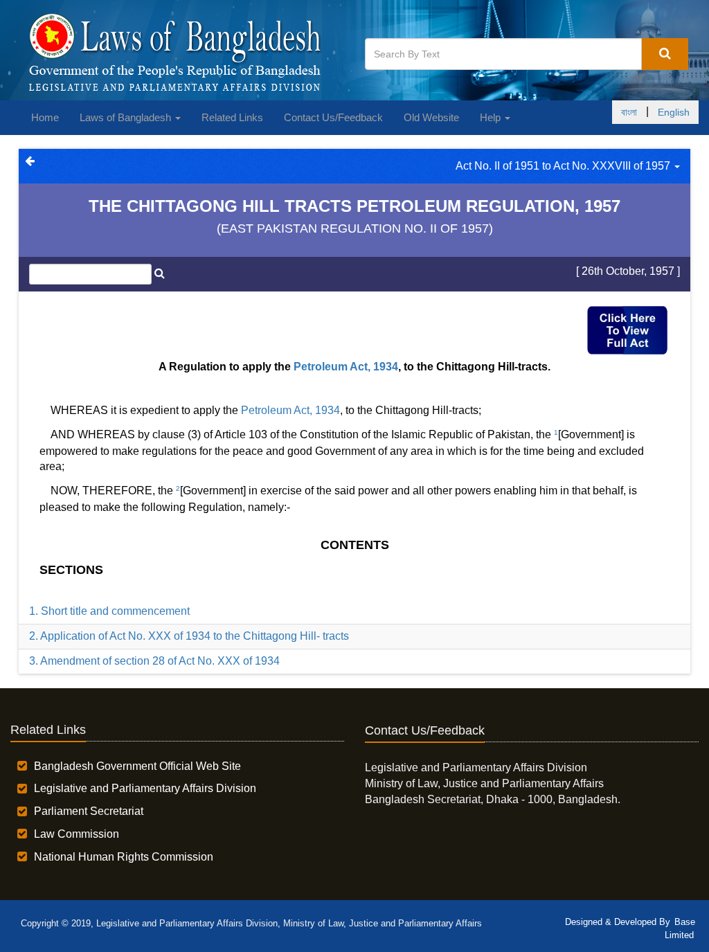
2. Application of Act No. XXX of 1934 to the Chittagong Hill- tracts (189, 636)
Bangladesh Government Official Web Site (137, 766)
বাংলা (629, 112)
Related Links (232, 117)
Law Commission (76, 834)
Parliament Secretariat (88, 811)
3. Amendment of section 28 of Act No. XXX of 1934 (154, 661)
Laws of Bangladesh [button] (127, 117)
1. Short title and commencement (109, 611)
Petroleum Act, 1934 (346, 366)
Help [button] (491, 117)
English (674, 112)
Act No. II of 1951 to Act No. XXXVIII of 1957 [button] (564, 166)
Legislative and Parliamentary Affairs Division (145, 788)
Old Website (431, 117)
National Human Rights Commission (123, 857)
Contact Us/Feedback (333, 117)
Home (45, 117)
